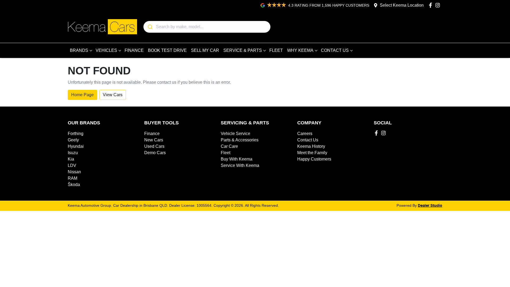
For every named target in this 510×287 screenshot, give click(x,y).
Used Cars (154, 146)
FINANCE (134, 50)
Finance (152, 133)
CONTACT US (335, 50)
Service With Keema (240, 165)
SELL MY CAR (205, 50)
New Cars (153, 140)
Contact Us (307, 140)
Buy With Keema (236, 159)
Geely (73, 140)
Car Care (229, 146)
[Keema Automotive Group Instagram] (438, 5)
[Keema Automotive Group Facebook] (431, 5)
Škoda (74, 184)
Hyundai (76, 146)
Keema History (311, 146)
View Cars (112, 94)
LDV (72, 165)
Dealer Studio (430, 206)
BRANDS (79, 50)
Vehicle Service (235, 133)
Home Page (82, 94)
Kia (71, 159)
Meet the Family (312, 152)
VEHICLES (106, 50)
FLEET (276, 50)
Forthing (75, 133)
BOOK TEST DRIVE (167, 50)
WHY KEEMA (300, 50)
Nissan (74, 172)
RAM (72, 178)
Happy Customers (314, 159)
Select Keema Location (402, 5)
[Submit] (149, 27)
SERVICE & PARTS (242, 50)
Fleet (225, 152)
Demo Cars (155, 152)
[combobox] (206, 27)
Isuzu (73, 152)
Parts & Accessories (239, 140)
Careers (304, 133)
